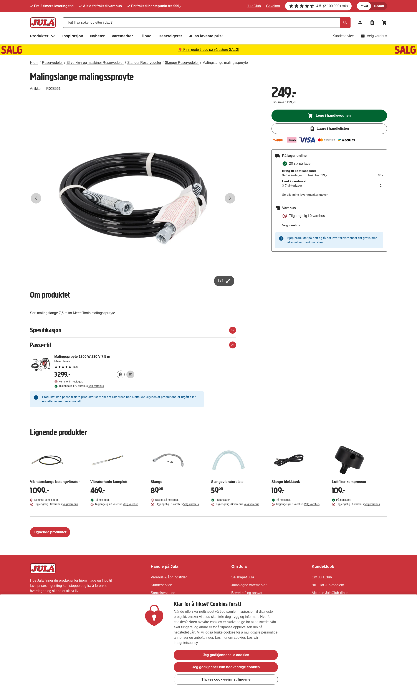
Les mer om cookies (230, 637)
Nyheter (97, 36)
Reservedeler (52, 62)
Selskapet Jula (242, 577)
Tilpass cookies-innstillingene (225, 679)
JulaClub (254, 6)
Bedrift (379, 6)
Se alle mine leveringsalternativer (305, 194)
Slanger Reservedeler (144, 62)
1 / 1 (221, 281)
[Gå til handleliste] (372, 22)
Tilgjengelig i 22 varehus (81, 385)
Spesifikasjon (45, 330)
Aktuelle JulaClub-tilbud (330, 593)
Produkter (39, 36)
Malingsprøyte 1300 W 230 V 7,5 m (94, 361)
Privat (364, 6)
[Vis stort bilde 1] (133, 198)
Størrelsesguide (163, 593)
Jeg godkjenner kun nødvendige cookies (226, 667)
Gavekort (273, 6)
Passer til (40, 345)
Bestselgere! (170, 36)
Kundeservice (343, 36)
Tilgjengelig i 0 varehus (56, 504)
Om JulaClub (322, 577)
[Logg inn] (360, 22)
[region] (208, 642)
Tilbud (146, 36)
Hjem (34, 62)
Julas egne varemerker (248, 585)
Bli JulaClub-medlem (328, 585)
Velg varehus (377, 36)
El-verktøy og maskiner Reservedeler (95, 62)
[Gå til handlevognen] (384, 22)
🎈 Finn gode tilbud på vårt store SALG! (208, 49)
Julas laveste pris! (206, 36)
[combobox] (207, 22)
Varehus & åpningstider (169, 577)
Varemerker (122, 36)
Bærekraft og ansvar (246, 593)
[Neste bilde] (230, 198)
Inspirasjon (72, 36)
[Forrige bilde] (36, 198)
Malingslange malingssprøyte (225, 62)
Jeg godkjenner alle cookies (226, 655)
